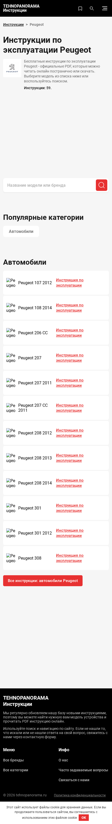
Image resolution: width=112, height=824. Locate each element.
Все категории (15, 770)
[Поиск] (102, 185)
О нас (63, 760)
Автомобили (21, 231)
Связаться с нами (74, 780)
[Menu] (105, 8)
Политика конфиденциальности (80, 795)
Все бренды (13, 760)
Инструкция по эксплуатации (70, 283)
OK (84, 818)
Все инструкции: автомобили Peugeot (43, 580)
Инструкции (13, 24)
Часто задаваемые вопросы (83, 770)
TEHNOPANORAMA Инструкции (21, 8)
